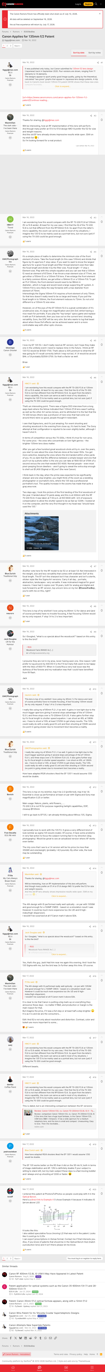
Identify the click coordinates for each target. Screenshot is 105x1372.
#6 (95, 377)
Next (16, 46)
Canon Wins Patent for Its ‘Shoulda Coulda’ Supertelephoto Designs (44, 1313)
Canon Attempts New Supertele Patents (29, 1325)
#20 (94, 1189)
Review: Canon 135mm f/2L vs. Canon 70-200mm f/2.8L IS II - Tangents (66, 1111)
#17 (94, 1038)
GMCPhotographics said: (36, 748)
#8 (95, 606)
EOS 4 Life (13, 1291)
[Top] (97, 1354)
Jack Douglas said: (33, 932)
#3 (95, 217)
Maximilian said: (32, 874)
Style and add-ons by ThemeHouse (74, 1361)
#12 (94, 787)
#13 (94, 825)
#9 (95, 632)
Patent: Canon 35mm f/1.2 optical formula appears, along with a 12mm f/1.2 (48, 1301)
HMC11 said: (30, 383)
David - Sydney (23, 1306)
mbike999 (21, 1318)
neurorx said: (31, 695)
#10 (94, 689)
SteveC (20, 1330)
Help (86, 1354)
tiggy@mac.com (12, 40)
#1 (102, 62)
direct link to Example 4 (42, 1199)
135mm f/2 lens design (83, 68)
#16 (94, 976)
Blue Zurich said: (32, 1150)
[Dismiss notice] (99, 14)
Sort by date (78, 52)
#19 (94, 1144)
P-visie (20, 1279)
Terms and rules (61, 1354)
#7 (95, 566)
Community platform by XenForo (29, 1361)
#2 (95, 115)
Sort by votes (94, 52)
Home (92, 1354)
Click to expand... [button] (63, 86)
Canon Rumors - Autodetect (17, 1354)
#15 (94, 926)
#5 (95, 340)
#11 (94, 742)
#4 (95, 252)
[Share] (98, 62)
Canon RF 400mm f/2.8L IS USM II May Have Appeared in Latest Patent (46, 1273)
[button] (92, 1368)
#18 (94, 1077)
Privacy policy (76, 1354)
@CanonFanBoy (87, 588)
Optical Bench (29, 1196)
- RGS (28, 647)
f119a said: (30, 982)
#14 (94, 868)
